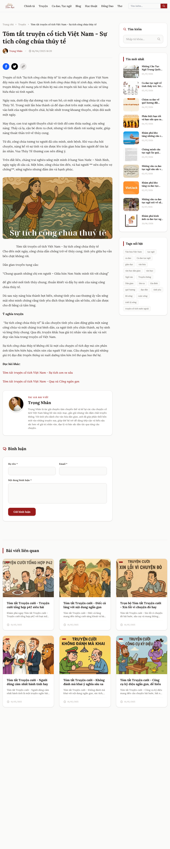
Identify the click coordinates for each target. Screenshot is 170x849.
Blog (78, 6)
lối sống (128, 296)
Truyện (43, 6)
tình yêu (157, 289)
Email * (63, 463)
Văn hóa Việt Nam (133, 251)
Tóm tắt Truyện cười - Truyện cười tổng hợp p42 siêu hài (28, 605)
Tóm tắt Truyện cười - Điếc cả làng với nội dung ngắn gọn (84, 605)
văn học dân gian (132, 270)
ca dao (128, 258)
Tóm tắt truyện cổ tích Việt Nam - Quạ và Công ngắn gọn (41, 381)
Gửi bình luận (21, 511)
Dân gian (129, 283)
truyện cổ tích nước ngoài (137, 308)
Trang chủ (8, 24)
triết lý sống (130, 302)
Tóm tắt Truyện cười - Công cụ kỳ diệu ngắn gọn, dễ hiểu (140, 682)
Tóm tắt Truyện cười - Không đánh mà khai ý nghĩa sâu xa (84, 682)
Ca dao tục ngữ (143, 258)
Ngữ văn (129, 277)
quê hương (130, 289)
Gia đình (154, 283)
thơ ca (142, 283)
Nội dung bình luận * (20, 480)
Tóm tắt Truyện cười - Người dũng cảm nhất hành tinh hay (27, 682)
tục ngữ (150, 251)
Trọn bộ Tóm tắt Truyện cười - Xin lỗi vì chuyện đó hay (140, 605)
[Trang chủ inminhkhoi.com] (10, 6)
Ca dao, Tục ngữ (62, 6)
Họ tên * (13, 463)
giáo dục (129, 264)
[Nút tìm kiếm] (164, 6)
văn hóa (142, 264)
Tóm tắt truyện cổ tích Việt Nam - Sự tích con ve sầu (38, 372)
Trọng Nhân (15, 51)
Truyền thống (144, 277)
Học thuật (91, 6)
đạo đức (144, 289)
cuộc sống (142, 296)
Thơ (119, 6)
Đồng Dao (107, 6)
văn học (149, 270)
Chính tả (29, 6)
